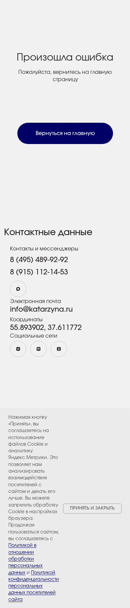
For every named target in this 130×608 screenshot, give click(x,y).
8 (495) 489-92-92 (39, 259)
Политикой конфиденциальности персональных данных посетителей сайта (33, 586)
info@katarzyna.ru (41, 309)
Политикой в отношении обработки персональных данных (25, 559)
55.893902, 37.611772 (46, 327)
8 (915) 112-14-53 (39, 272)
